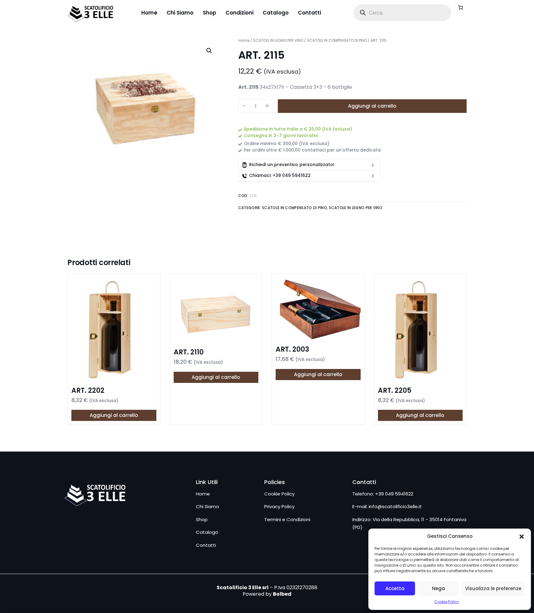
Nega (438, 588)
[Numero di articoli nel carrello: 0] (460, 7)
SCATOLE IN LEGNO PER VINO (278, 40)
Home (243, 40)
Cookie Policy (446, 601)
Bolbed (282, 594)
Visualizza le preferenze (493, 588)
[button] (522, 537)
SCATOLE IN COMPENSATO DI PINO (337, 40)
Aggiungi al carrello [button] (114, 415)
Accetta (395, 588)
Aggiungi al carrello (372, 105)
